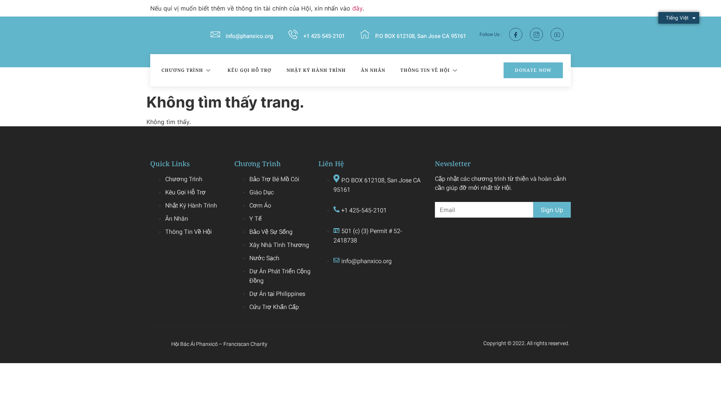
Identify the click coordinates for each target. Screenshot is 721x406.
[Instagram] (536, 34)
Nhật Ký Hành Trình (316, 70)
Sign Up (552, 210)
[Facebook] (515, 34)
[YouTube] (557, 34)
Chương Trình (182, 70)
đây (357, 8)
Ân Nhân (373, 70)
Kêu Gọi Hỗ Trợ (250, 70)
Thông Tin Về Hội (425, 70)
